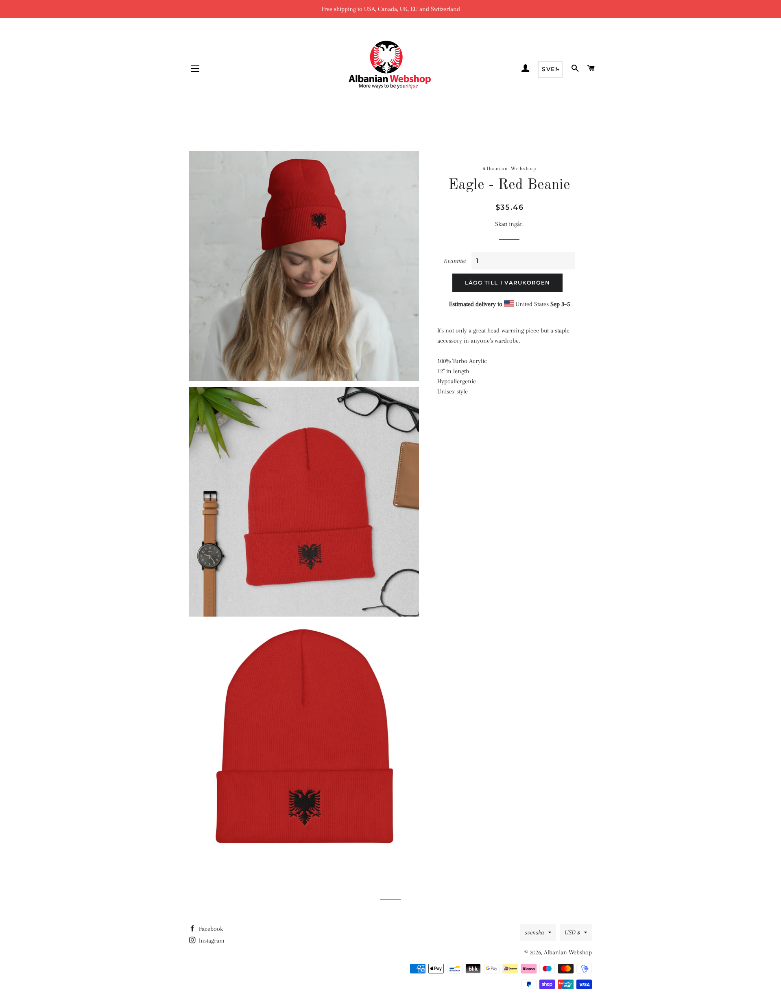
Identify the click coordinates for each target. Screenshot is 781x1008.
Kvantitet (455, 261)
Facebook (210, 928)
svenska (534, 932)
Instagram (211, 940)
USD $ (572, 932)
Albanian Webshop (568, 952)
